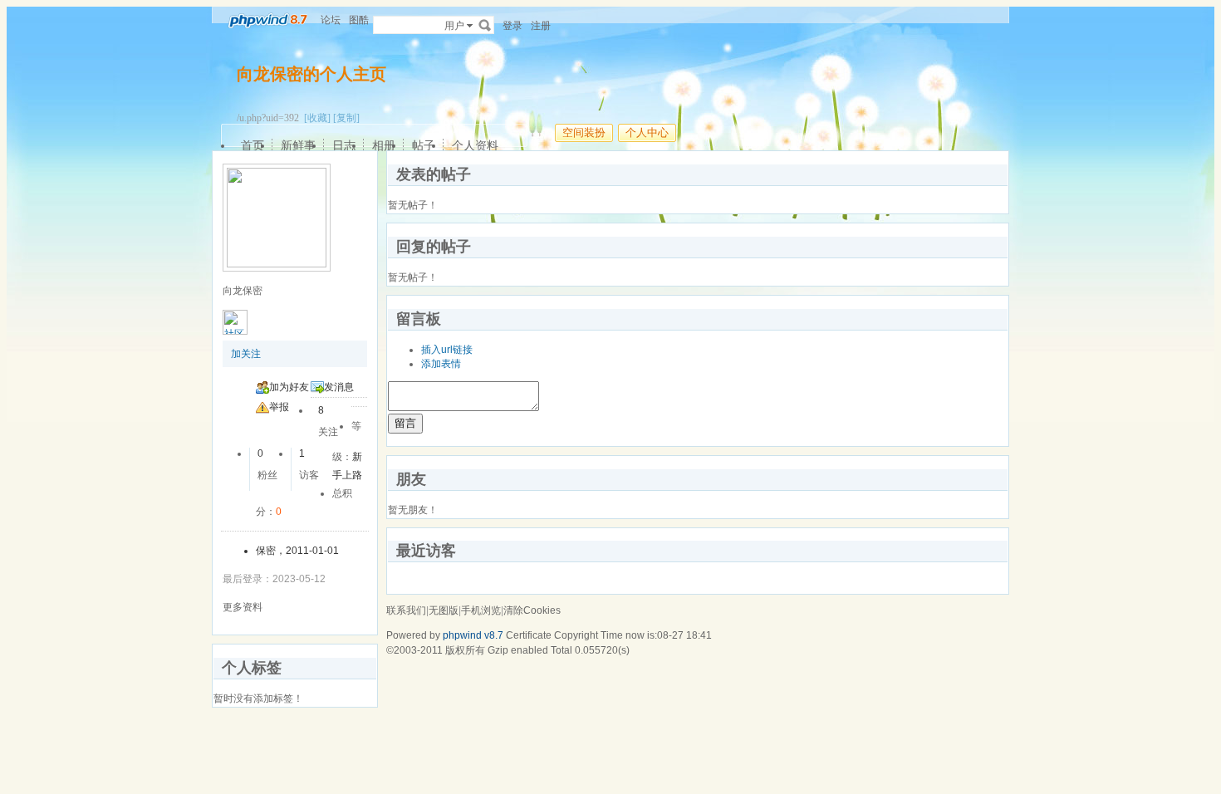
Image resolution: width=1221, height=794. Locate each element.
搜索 (485, 24)
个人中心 (647, 132)
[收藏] (317, 118)
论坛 (331, 20)
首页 (252, 145)
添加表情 (441, 364)
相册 (383, 145)
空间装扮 (584, 132)
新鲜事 (298, 145)
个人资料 (475, 145)
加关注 (246, 354)
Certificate (529, 635)
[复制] (346, 118)
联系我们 (406, 610)
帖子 (423, 145)
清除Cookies (532, 610)
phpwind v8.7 (473, 635)
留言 (405, 423)
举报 (279, 407)
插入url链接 (447, 349)
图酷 (359, 20)
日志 (344, 145)
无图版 (443, 610)
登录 (512, 26)
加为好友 (289, 387)
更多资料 (242, 607)
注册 (541, 26)
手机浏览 (481, 610)
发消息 (339, 387)
